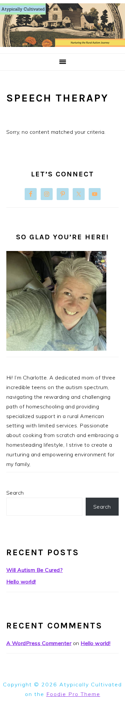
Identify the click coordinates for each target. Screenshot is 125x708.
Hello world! (21, 581)
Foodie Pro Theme (73, 694)
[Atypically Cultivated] (62, 45)
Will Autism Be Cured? (34, 570)
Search (15, 492)
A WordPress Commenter (39, 643)
